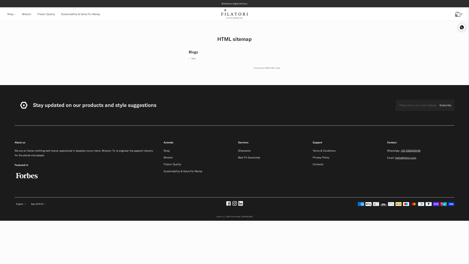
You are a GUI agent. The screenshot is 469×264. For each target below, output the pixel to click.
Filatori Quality (172, 164)
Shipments (244, 150)
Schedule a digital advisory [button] (234, 3)
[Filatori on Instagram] (234, 204)
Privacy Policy (321, 157)
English (19, 204)
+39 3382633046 (410, 150)
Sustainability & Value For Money (183, 171)
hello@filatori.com (405, 158)
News (193, 58)
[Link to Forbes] (27, 180)
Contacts (318, 164)
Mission (168, 157)
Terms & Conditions (324, 150)
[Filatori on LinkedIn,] (240, 204)
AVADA (268, 68)
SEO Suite (275, 68)
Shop (10, 14)
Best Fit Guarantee (249, 157)
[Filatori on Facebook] (228, 204)
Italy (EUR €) (37, 204)
